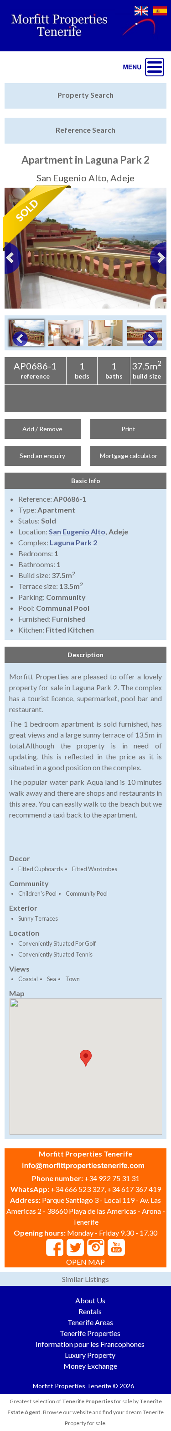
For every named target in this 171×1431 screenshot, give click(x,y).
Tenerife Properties (90, 1333)
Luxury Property (90, 1355)
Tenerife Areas (90, 1322)
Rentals (90, 1311)
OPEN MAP (85, 1261)
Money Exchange (90, 1365)
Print (128, 429)
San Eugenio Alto (77, 531)
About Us (90, 1300)
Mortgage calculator (128, 455)
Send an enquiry (42, 455)
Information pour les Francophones (90, 1344)
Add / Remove (42, 429)
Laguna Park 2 (73, 542)
